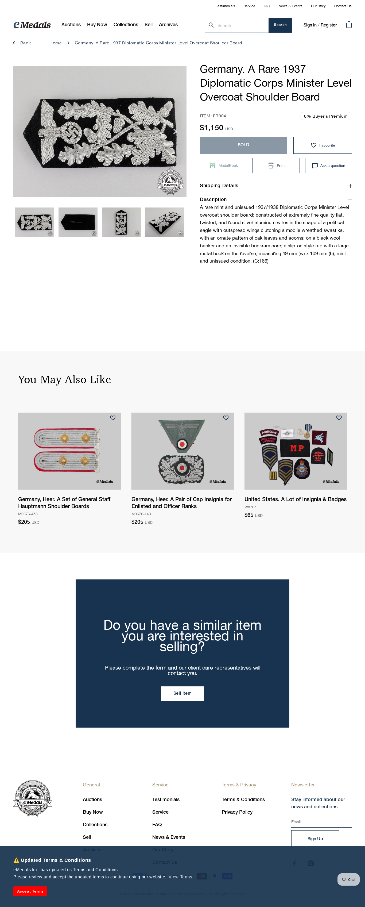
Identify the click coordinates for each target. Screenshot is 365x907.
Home (55, 42)
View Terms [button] (180, 877)
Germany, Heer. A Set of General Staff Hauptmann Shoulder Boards (64, 503)
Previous (24, 133)
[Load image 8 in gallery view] (164, 222)
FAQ (267, 6)
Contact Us (343, 6)
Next (175, 133)
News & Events (290, 6)
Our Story (318, 6)
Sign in (310, 25)
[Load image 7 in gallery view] (121, 222)
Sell (87, 837)
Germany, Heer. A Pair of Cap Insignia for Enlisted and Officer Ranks (181, 503)
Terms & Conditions (243, 800)
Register (329, 25)
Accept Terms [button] (30, 891)
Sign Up (315, 839)
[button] (97, 25)
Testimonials (225, 6)
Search (280, 25)
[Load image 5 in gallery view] (34, 222)
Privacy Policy (237, 812)
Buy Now (93, 812)
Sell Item (182, 693)
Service (249, 6)
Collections (95, 825)
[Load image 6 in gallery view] (78, 222)
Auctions (92, 800)
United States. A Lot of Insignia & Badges (295, 499)
